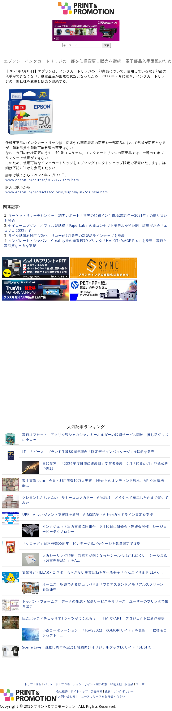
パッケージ (51, 684)
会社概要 (62, 691)
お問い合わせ (67, 696)
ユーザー (142, 684)
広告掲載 (96, 691)
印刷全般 (116, 684)
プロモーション (71, 684)
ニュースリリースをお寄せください (101, 696)
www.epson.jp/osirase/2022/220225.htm (42, 180)
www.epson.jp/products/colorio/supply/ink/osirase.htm (56, 192)
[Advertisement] (86, 331)
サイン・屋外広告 (96, 684)
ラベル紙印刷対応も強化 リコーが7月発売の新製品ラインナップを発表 (66, 235)
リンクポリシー (123, 691)
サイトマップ (79, 691)
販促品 (129, 684)
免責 (108, 691)
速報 (39, 684)
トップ (28, 684)
